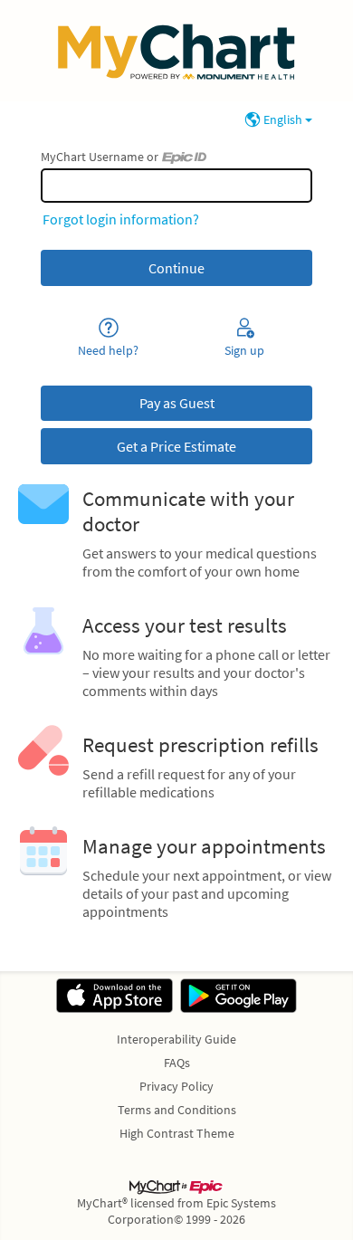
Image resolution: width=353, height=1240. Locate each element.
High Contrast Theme (176, 1133)
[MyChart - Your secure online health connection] (176, 50)
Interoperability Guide (176, 1039)
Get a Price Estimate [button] (176, 446)
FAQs (177, 1062)
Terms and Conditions (177, 1110)
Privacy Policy (176, 1086)
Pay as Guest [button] (177, 403)
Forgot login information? (121, 219)
